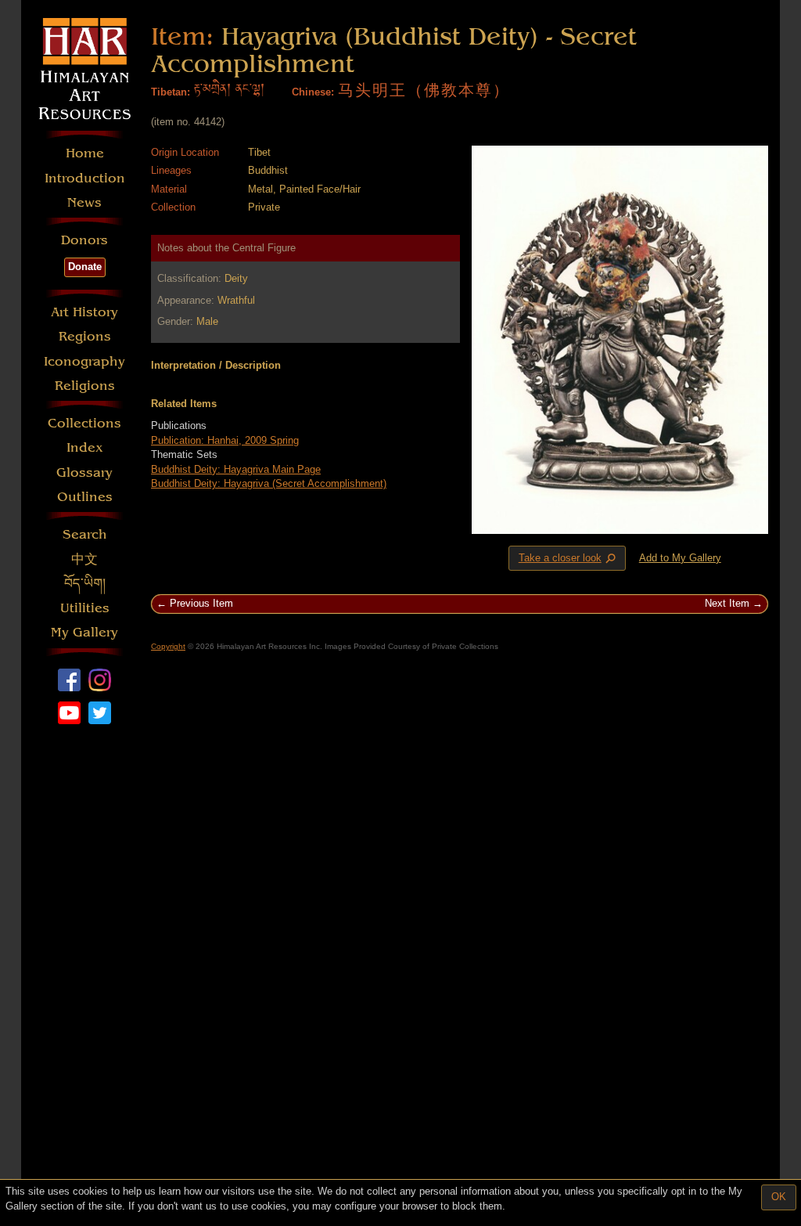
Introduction (85, 178)
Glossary (84, 472)
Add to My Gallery (680, 558)
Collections (84, 423)
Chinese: (313, 92)
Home (85, 153)
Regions (85, 336)
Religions (85, 385)
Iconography (84, 361)
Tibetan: (170, 92)
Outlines (85, 496)
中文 (84, 559)
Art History (84, 312)
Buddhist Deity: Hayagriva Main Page (236, 469)
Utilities (85, 607)
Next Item (727, 603)
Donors (84, 240)
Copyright (168, 646)
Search (85, 534)
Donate (85, 266)
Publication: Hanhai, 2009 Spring (225, 440)
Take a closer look (569, 559)
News (84, 202)
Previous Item (201, 603)
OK (778, 1197)
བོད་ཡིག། (85, 583)
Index (84, 447)
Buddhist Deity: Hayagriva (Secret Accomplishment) (268, 483)
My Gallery (84, 632)
